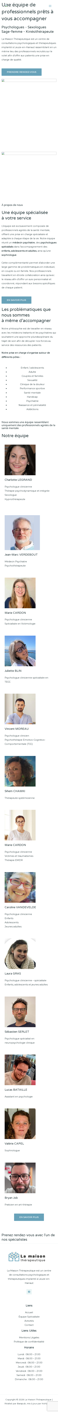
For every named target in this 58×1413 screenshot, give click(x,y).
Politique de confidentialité (29, 1341)
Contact (29, 1325)
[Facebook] (29, 1291)
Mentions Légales (29, 1337)
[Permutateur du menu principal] (50, 6)
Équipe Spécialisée (29, 1316)
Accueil (29, 1312)
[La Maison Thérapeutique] (12, 6)
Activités (29, 1320)
